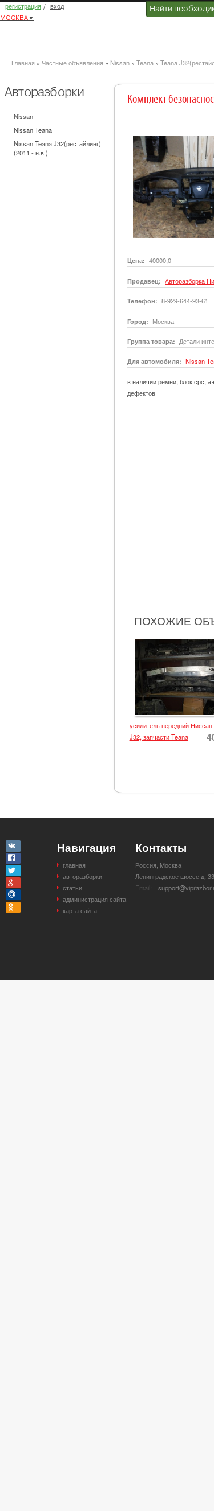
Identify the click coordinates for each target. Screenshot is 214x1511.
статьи (72, 887)
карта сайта (80, 910)
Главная (23, 62)
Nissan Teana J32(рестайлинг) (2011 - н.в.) (57, 148)
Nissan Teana (33, 129)
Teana (145, 62)
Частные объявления (72, 62)
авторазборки (82, 876)
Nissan (120, 62)
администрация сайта (94, 899)
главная (74, 864)
